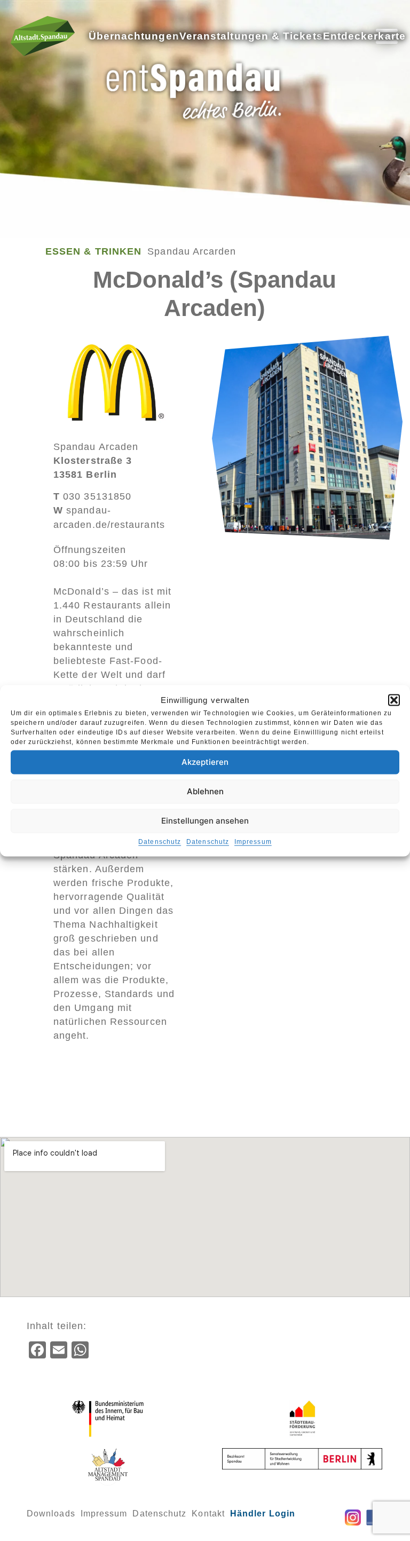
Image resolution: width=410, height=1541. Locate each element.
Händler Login (262, 1513)
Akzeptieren (205, 762)
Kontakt (208, 1513)
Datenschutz (159, 841)
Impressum (253, 841)
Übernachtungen (134, 36)
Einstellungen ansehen (205, 821)
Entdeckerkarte (364, 36)
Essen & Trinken (93, 251)
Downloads (51, 1513)
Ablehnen (205, 791)
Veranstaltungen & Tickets (251, 36)
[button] (394, 699)
